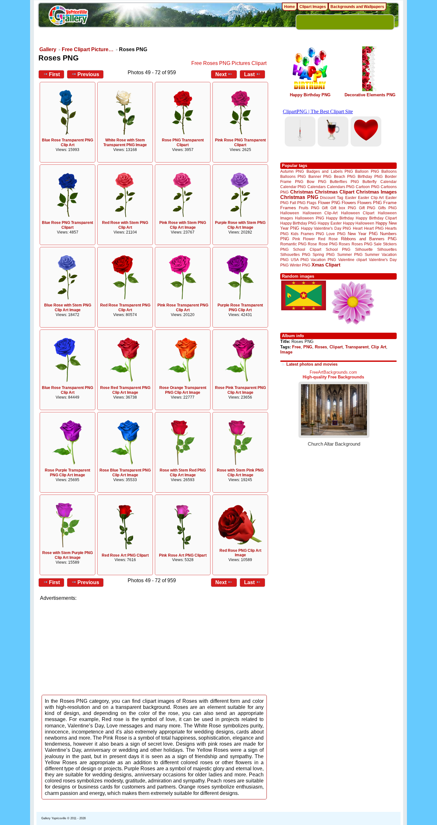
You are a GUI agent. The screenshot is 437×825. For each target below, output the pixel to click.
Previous (88, 74)
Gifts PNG (387, 208)
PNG (307, 347)
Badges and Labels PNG (329, 171)
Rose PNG (328, 244)
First (54, 74)
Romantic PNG (293, 244)
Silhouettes (387, 249)
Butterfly (369, 181)
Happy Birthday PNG (310, 94)
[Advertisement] (154, 646)
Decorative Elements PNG (370, 94)
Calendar (388, 181)
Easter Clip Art (371, 197)
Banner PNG (319, 176)
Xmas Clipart (326, 264)
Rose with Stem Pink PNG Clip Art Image (240, 472)
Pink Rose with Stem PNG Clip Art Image (182, 225)
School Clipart (307, 249)
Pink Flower (303, 239)
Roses (344, 244)
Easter (350, 197)
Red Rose (328, 239)
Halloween (289, 213)
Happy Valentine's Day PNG (326, 228)
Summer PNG (349, 254)
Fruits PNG (309, 208)
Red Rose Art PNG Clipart (125, 555)
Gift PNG (367, 208)
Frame (390, 202)
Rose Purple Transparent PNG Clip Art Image (67, 472)
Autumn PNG (292, 171)
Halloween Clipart (358, 213)
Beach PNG (344, 176)
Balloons (389, 171)
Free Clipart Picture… (88, 49)
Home (289, 6)
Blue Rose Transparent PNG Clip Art (67, 142)
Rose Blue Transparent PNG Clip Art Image (125, 472)
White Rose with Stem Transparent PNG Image (125, 142)
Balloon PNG (367, 171)
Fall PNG (298, 203)
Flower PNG (329, 202)
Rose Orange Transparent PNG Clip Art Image (182, 390)
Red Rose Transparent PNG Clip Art (125, 307)
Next (220, 74)
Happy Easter (329, 223)
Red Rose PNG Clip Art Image (240, 553)
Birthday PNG (370, 176)
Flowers (349, 202)
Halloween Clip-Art (320, 213)
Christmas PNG (299, 197)
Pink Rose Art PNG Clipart (183, 555)
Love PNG (335, 234)
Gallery (47, 49)
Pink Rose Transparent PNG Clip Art (182, 307)
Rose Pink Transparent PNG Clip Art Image (240, 390)
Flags (311, 203)
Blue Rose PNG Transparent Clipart (67, 225)
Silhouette (364, 249)
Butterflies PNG (344, 181)
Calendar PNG (293, 187)
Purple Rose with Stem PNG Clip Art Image (240, 225)
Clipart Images (312, 6)
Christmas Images (376, 191)
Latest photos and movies (312, 364)
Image (286, 352)
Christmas (301, 191)
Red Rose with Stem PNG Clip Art (125, 225)
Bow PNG (316, 181)
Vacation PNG (323, 260)
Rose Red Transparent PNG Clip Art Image (125, 390)
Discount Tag (331, 197)
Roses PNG (362, 244)
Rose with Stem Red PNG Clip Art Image (183, 472)
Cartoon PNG (367, 187)
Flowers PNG (369, 202)
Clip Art (378, 347)
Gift (325, 208)
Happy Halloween (358, 223)
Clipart (336, 347)
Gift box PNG (343, 208)
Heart (357, 228)
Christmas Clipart (334, 191)
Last (249, 74)
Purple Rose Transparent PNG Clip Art (240, 307)
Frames (288, 207)
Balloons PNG (293, 176)
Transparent (357, 347)
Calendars (316, 187)
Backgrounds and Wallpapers (357, 6)
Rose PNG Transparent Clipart (183, 142)
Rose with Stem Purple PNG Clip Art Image (67, 555)
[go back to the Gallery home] (68, 16)
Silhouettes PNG (295, 254)
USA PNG (300, 260)
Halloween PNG (309, 218)
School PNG (338, 249)
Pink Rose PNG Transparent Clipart (240, 142)
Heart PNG (373, 228)
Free (296, 347)
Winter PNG (300, 265)
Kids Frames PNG (307, 234)
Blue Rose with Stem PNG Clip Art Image (67, 307)
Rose (312, 244)
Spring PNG (324, 254)
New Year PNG (363, 233)
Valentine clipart (352, 260)
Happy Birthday (340, 218)
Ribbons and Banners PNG (369, 238)
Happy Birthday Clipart (376, 218)
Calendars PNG (340, 187)
